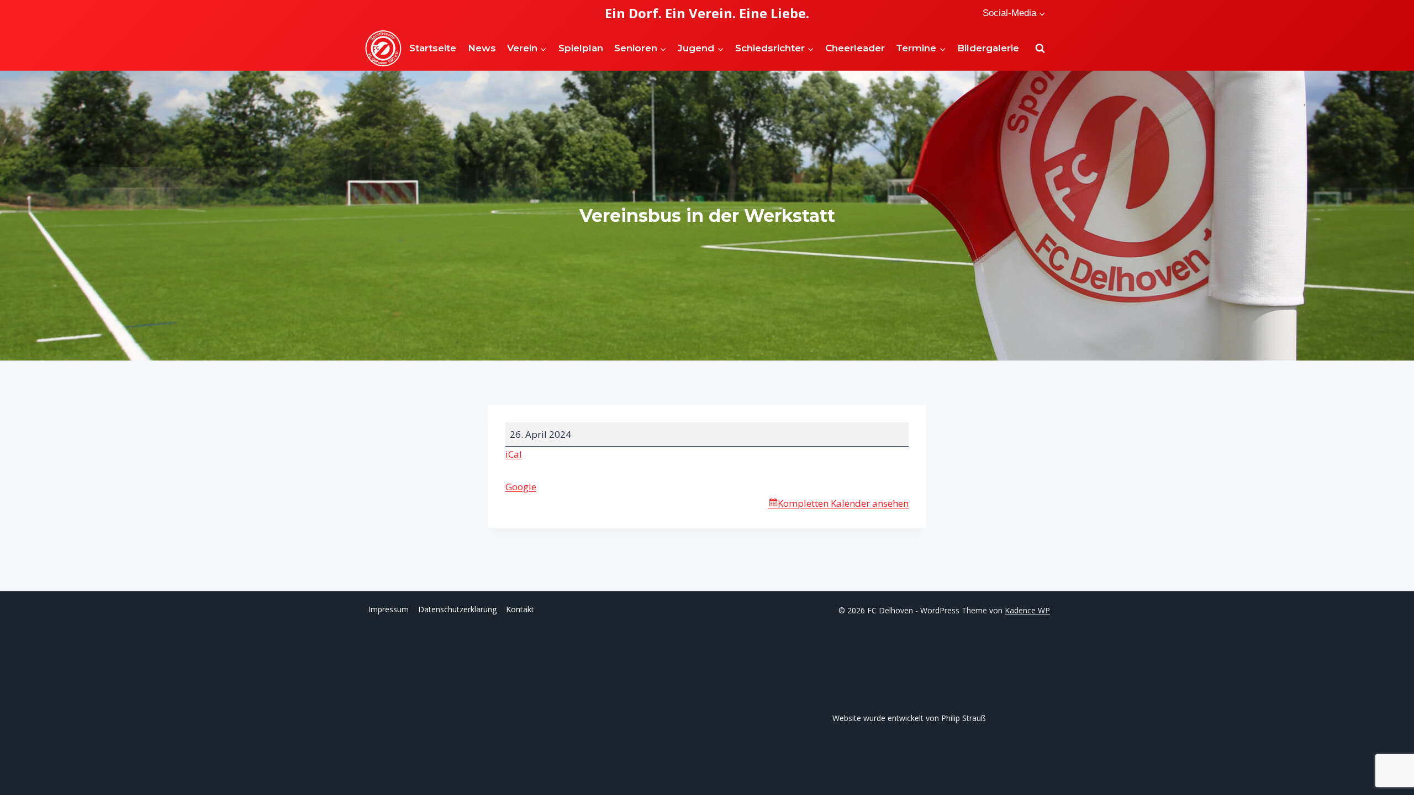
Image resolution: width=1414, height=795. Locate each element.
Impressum (388, 609)
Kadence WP (1027, 610)
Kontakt (520, 609)
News (482, 48)
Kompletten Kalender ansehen (843, 503)
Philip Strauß (963, 718)
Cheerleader (855, 48)
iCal (513, 454)
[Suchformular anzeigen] (1040, 49)
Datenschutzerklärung (457, 609)
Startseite (432, 48)
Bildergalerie (988, 48)
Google (520, 486)
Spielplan (580, 48)
